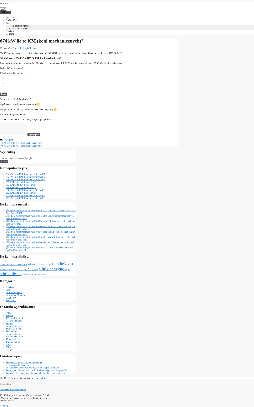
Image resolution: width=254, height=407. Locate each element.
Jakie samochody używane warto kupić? (24, 362)
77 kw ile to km (13, 339)
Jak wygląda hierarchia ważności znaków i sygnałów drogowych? (36, 370)
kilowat (9, 315)
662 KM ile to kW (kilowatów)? (21, 182)
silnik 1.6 (34, 264)
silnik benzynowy (54, 268)
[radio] (92, 78)
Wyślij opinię (34, 134)
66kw (8, 347)
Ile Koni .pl (5, 3)
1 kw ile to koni (13, 342)
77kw (8, 344)
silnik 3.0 (35, 269)
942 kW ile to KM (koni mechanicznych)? (25, 177)
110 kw (9, 323)
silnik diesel (10, 273)
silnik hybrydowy (40, 274)
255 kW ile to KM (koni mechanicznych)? (25, 195)
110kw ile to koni (14, 328)
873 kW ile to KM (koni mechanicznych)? (22, 143)
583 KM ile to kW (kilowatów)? (21, 193)
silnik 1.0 (4, 264)
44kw (8, 313)
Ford (8, 23)
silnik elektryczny (27, 274)
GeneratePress (40, 378)
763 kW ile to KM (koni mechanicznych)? (25, 198)
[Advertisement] (156, 71)
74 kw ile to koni (14, 326)
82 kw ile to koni (14, 334)
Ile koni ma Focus (20, 28)
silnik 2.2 (4, 269)
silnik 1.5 (22, 264)
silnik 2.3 (13, 269)
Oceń (3, 94)
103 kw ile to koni (14, 318)
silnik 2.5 (24, 269)
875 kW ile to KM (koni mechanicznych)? (22, 146)
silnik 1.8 (49, 264)
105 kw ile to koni (14, 336)
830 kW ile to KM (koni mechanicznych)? (25, 190)
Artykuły (10, 31)
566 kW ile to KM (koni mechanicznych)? (25, 179)
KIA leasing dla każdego (17, 365)
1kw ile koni (11, 331)
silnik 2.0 (65, 264)
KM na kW (11, 20)
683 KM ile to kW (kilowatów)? (21, 185)
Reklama (10, 34)
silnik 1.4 (13, 264)
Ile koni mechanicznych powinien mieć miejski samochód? (33, 367)
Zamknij (4, 405)
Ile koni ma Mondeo (21, 26)
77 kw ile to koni (14, 320)
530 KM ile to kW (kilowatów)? (21, 187)
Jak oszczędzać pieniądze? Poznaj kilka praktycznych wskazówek (36, 373)
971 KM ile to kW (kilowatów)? (13, 389)
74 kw (9, 350)
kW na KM (11, 17)
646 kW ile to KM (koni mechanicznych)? (25, 174)
